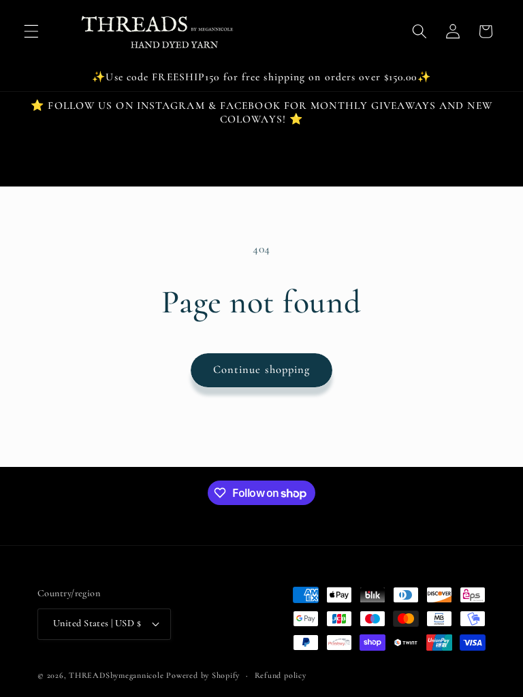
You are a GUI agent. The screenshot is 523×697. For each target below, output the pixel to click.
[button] (31, 31)
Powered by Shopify (203, 675)
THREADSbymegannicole (116, 675)
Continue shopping (262, 369)
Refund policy (280, 675)
